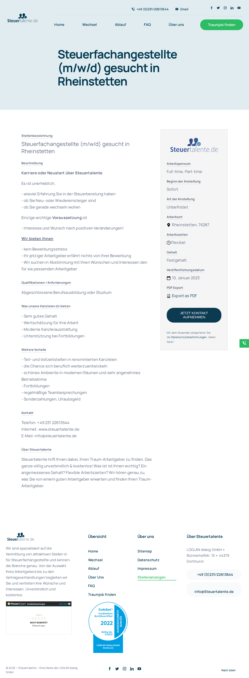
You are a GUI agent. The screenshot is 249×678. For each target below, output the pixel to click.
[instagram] (225, 7)
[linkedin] (232, 7)
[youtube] (239, 7)
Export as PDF (184, 295)
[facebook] (211, 7)
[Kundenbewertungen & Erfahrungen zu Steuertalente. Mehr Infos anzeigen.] (39, 617)
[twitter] (218, 7)
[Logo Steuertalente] (22, 14)
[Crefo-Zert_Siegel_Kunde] (108, 603)
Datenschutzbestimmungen (189, 337)
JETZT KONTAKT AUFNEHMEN (194, 315)
